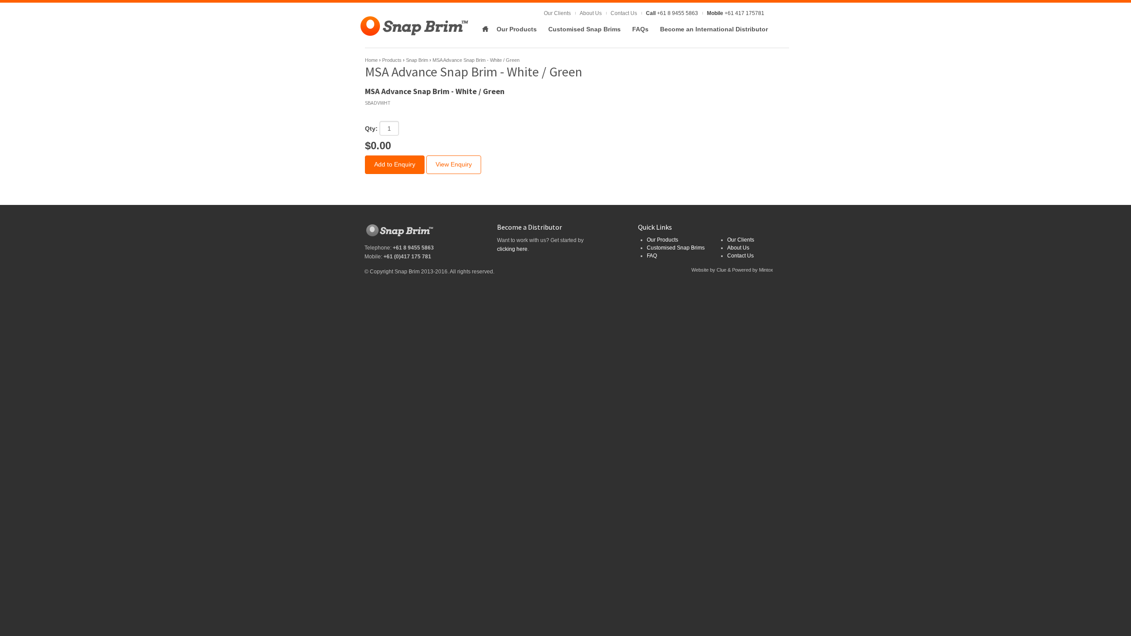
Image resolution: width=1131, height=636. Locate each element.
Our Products (517, 29)
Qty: (371, 128)
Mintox (766, 270)
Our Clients (557, 13)
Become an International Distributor (714, 29)
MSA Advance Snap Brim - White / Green (476, 60)
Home (485, 29)
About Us (591, 13)
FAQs (640, 29)
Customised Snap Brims (584, 29)
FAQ (652, 256)
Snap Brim (417, 60)
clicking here (512, 249)
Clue (721, 270)
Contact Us (624, 13)
